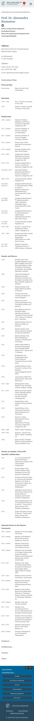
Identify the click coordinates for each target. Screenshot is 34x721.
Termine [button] (4, 653)
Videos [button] (4, 659)
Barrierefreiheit (23, 711)
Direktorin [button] (5, 641)
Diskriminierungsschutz (17, 693)
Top (30, 668)
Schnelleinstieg (8, 673)
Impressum (9, 711)
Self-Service (17, 698)
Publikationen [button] (6, 647)
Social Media (7, 670)
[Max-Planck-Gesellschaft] (9, 706)
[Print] (2, 25)
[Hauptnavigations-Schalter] (31, 4)
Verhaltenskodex (17, 689)
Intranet (17, 685)
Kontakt (17, 676)
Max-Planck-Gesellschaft (17, 680)
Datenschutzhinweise (17, 713)
